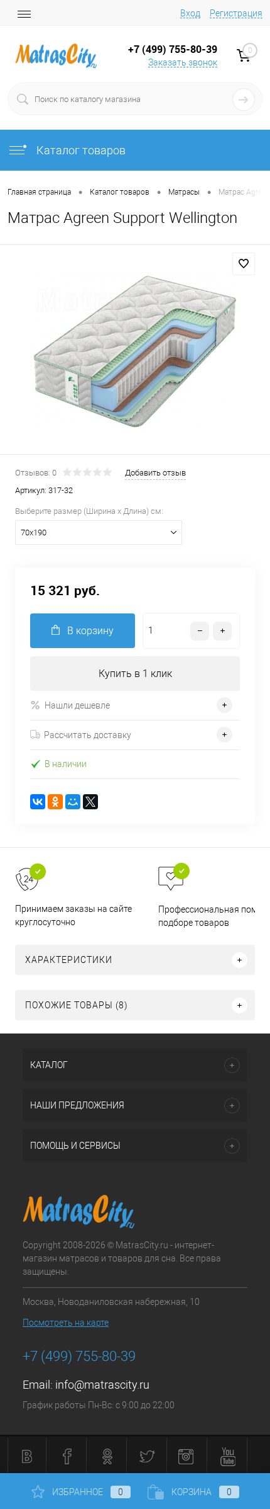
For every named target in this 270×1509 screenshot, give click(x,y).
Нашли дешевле (77, 705)
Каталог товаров (80, 150)
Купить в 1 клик (135, 674)
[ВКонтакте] (37, 801)
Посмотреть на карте (66, 1323)
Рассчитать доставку (87, 735)
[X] (90, 801)
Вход (190, 13)
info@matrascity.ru (102, 1384)
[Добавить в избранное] (243, 264)
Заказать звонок (182, 62)
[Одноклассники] (55, 801)
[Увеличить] (135, 351)
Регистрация (236, 13)
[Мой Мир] (72, 801)
